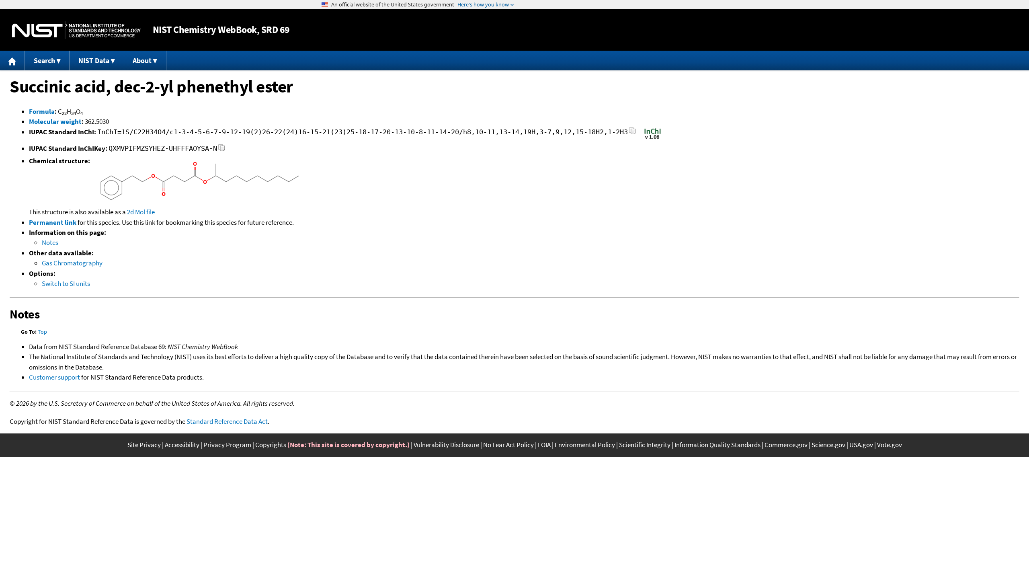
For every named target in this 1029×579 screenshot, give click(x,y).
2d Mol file (141, 211)
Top (42, 331)
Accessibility (182, 444)
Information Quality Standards (717, 444)
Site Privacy (144, 444)
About (142, 60)
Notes (50, 242)
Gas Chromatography (72, 263)
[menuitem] (12, 60)
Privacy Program (227, 444)
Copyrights (270, 444)
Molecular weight (55, 121)
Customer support (54, 377)
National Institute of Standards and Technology (76, 30)
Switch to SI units (66, 283)
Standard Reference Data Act (227, 421)
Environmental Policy (585, 444)
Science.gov (828, 444)
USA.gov (861, 444)
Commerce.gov (786, 444)
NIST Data (93, 60)
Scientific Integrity (644, 444)
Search (44, 60)
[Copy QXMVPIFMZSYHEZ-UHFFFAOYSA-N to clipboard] (221, 150)
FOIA (544, 444)
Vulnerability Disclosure (446, 444)
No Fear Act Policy (508, 444)
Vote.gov (889, 444)
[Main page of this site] (12, 60)
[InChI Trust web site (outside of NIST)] (652, 138)
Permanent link (52, 222)
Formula (42, 111)
